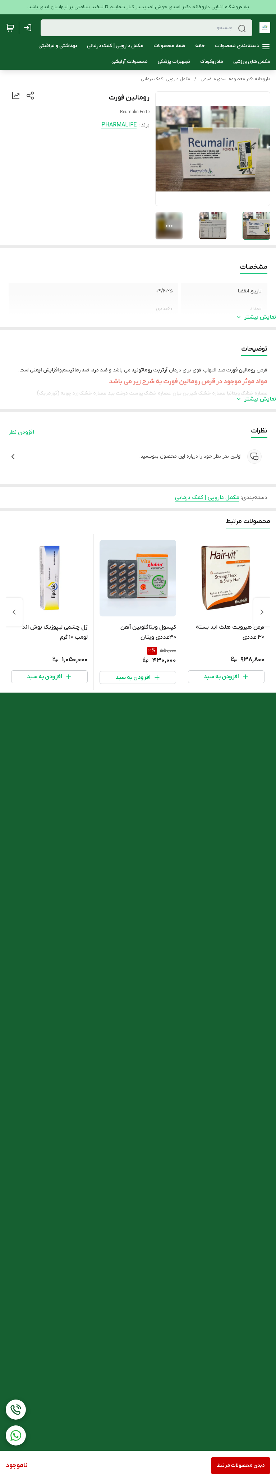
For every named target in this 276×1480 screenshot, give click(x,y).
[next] (14, 612)
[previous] (262, 612)
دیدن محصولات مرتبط (240, 1465)
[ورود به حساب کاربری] (29, 27)
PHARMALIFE (119, 125)
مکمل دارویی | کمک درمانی (165, 79)
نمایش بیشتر (260, 317)
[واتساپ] (16, 1435)
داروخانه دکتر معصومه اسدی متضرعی (235, 79)
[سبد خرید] (10, 27)
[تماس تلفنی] (16, 1410)
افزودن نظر (21, 432)
